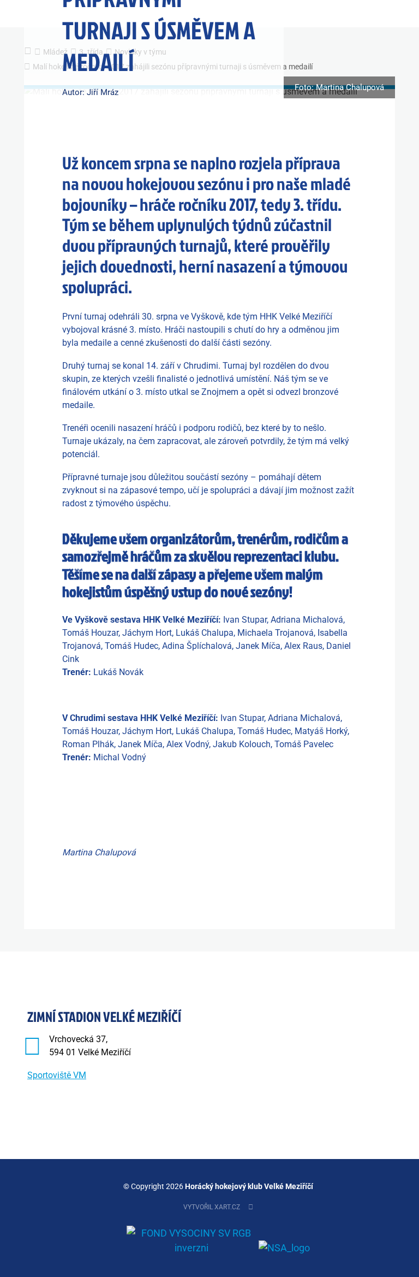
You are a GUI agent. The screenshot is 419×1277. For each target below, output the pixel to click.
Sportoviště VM (56, 1075)
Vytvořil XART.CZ (211, 1207)
